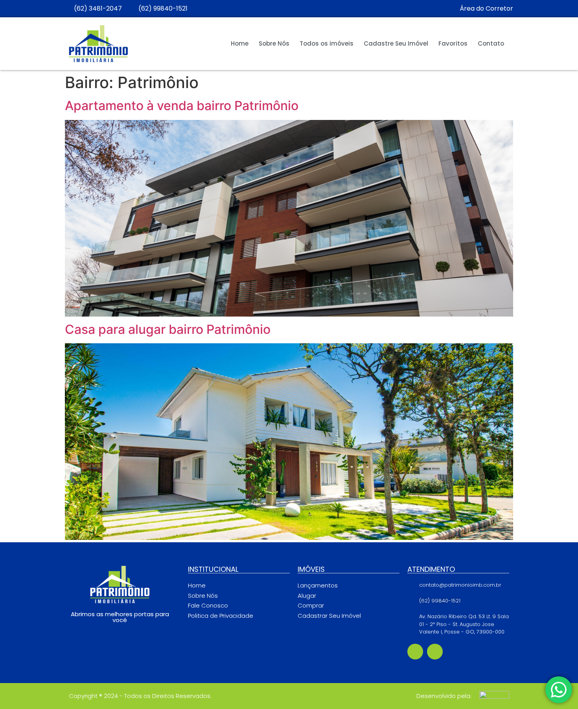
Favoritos (453, 43)
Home (240, 43)
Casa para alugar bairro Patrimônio (168, 329)
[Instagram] (435, 651)
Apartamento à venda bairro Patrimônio (181, 105)
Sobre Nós (274, 43)
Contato (491, 43)
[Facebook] (415, 651)
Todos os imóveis (326, 43)
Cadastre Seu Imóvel (396, 43)
